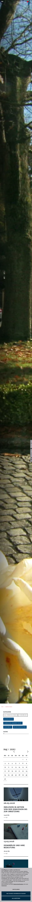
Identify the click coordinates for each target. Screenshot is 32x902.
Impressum (4, 885)
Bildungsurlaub (8, 719)
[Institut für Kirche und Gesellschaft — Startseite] (23, 2)
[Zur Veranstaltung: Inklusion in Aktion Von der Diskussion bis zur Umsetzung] (5, 817)
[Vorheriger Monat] (20, 752)
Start (2, 706)
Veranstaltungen (8, 706)
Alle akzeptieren (16, 898)
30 (26, 775)
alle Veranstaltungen (10, 715)
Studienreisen (23, 715)
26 (12, 775)
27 (16, 775)
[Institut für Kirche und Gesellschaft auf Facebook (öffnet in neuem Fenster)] (31, 459)
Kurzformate (7, 727)
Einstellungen (16, 889)
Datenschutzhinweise (18, 884)
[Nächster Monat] (28, 752)
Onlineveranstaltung (20, 727)
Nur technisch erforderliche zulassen (16, 893)
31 (5, 779)
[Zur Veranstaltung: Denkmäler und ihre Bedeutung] (5, 853)
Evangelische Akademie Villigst (13, 723)
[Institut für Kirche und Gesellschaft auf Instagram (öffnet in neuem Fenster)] (31, 461)
